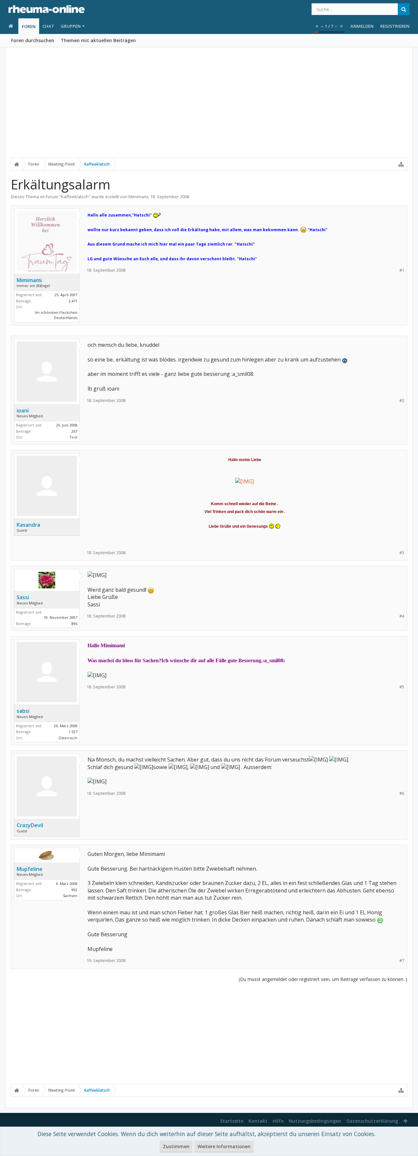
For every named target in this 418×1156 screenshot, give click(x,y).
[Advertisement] (209, 107)
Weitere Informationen (224, 1146)
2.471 (73, 300)
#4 (401, 616)
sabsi (23, 711)
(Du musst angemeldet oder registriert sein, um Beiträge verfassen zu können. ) (323, 979)
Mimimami (138, 197)
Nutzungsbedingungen (315, 1121)
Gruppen (71, 26)
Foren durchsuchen (32, 40)
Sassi (23, 597)
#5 (401, 687)
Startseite (231, 1121)
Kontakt (258, 1121)
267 (74, 431)
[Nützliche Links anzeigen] (401, 164)
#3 (401, 552)
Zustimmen (176, 1146)
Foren (29, 26)
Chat (48, 26)
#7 (401, 960)
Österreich (67, 737)
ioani (23, 410)
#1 (401, 270)
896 (74, 623)
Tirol (73, 437)
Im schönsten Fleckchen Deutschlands (56, 315)
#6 (401, 793)
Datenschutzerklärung (372, 1121)
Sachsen (70, 895)
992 (74, 889)
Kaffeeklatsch (74, 197)
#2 (401, 400)
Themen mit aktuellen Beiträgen (98, 40)
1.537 (73, 731)
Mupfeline (29, 869)
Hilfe (278, 1121)
